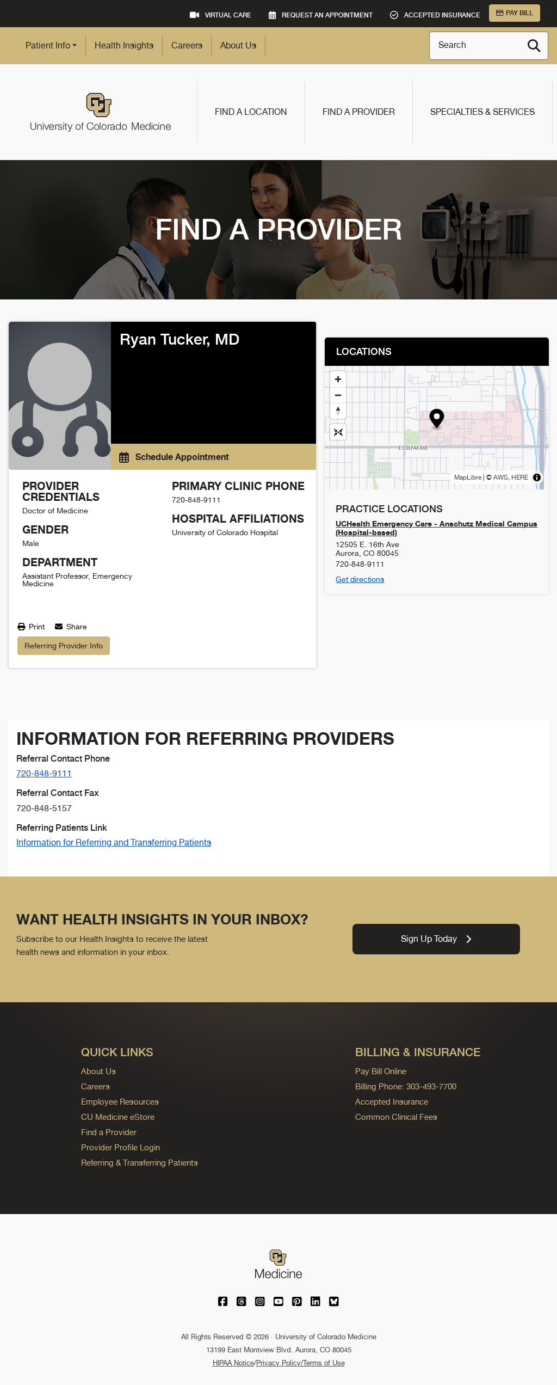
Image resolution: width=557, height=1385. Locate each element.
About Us (238, 45)
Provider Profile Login (120, 1147)
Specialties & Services (482, 112)
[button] (437, 420)
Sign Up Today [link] (429, 939)
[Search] (534, 45)
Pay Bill (519, 13)
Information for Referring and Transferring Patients (113, 842)
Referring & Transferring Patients (139, 1162)
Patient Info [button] (48, 45)
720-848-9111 (44, 773)
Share (75, 626)
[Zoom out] (338, 395)
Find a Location (251, 112)
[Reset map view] (338, 432)
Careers (186, 45)
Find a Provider (359, 112)
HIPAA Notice (233, 1363)
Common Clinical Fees (396, 1117)
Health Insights (124, 45)
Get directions (360, 579)
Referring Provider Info (63, 645)
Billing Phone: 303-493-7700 (405, 1086)
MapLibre (467, 477)
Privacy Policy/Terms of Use (300, 1363)
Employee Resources (120, 1101)
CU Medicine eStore (117, 1117)
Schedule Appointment (181, 456)
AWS (500, 477)
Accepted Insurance (391, 1101)
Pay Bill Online (380, 1071)
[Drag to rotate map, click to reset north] (338, 411)
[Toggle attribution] (536, 477)
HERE (519, 477)
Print (36, 626)
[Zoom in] (338, 379)
